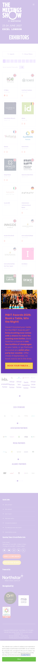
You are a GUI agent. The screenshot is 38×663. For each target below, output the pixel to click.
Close (19, 659)
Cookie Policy (25, 655)
